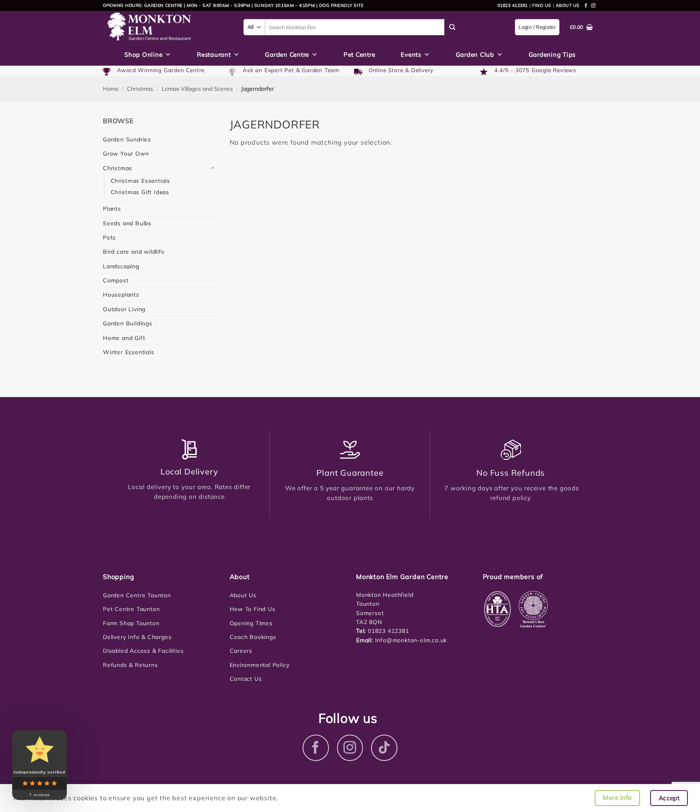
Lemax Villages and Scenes (197, 88)
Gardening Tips (552, 54)
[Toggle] (213, 168)
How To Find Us (252, 609)
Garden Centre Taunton (137, 595)
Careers (241, 650)
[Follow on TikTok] (384, 748)
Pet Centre (360, 54)
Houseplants (121, 294)
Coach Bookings (253, 637)
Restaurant (214, 54)
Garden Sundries (127, 139)
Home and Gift (124, 338)
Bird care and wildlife (134, 251)
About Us (243, 595)
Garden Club (475, 54)
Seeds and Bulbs (127, 223)
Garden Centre (287, 54)
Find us (541, 5)
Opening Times (251, 623)
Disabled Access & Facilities (143, 650)
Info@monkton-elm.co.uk (411, 640)
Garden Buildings (127, 323)
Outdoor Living (124, 309)
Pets (109, 237)
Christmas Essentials (140, 180)
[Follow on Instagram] (593, 5)
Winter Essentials (128, 352)
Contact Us (246, 678)
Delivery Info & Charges (137, 637)
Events (411, 54)
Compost (116, 280)
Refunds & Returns (130, 665)
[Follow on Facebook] (586, 5)
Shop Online (143, 54)
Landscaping (121, 266)
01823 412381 (512, 5)
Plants (112, 208)
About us (568, 5)
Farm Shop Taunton (131, 623)
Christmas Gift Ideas (140, 191)
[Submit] (452, 27)
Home (111, 88)
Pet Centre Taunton (131, 609)
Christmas (140, 88)
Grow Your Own (126, 153)
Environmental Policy (260, 665)
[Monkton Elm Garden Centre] (167, 27)
